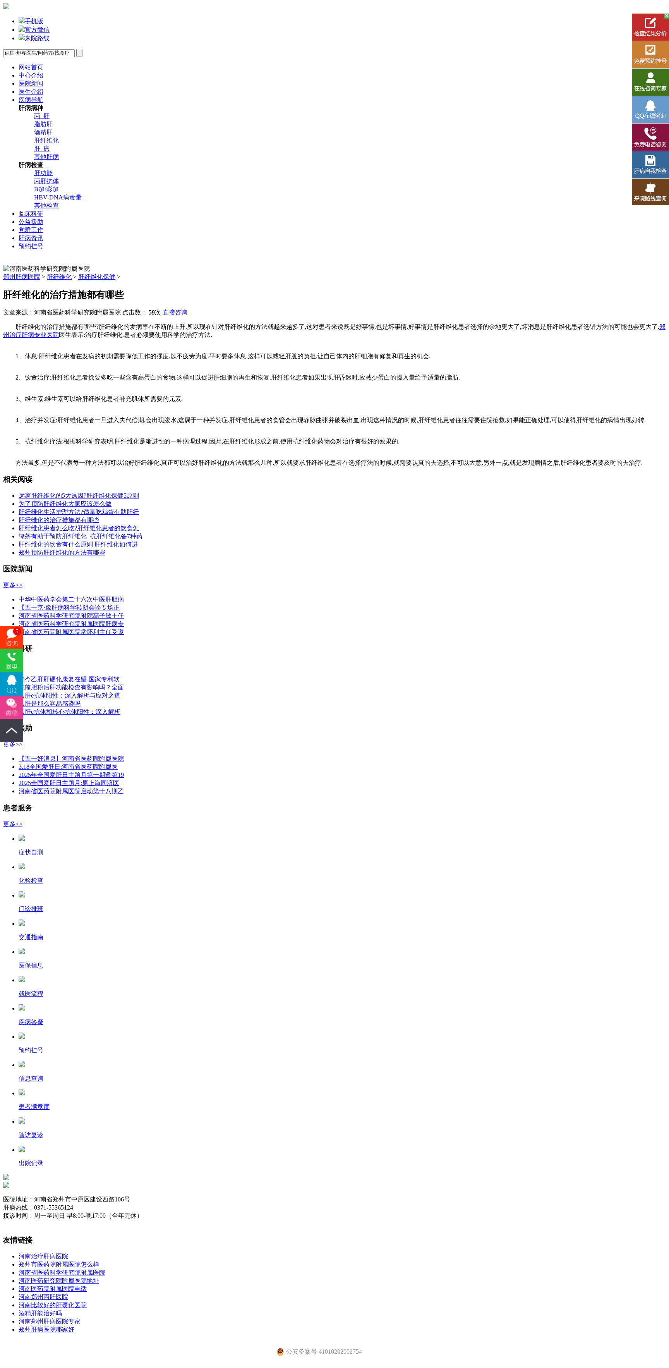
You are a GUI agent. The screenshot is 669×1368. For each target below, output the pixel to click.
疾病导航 (31, 99)
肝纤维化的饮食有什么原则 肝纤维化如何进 (78, 544)
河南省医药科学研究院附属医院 (62, 1272)
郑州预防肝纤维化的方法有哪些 (62, 552)
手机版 (34, 21)
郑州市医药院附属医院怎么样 (59, 1264)
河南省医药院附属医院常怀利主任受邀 (71, 632)
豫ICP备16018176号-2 (32, 1223)
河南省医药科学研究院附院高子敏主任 (71, 615)
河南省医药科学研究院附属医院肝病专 (71, 623)
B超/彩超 (46, 189)
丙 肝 (42, 116)
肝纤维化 (46, 140)
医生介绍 (31, 91)
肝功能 (43, 173)
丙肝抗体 (46, 181)
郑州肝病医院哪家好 (46, 1329)
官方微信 (37, 29)
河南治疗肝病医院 (43, 1256)
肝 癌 (42, 148)
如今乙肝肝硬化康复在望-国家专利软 (69, 679)
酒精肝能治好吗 (40, 1313)
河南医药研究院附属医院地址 (59, 1280)
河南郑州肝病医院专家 (50, 1321)
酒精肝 (43, 132)
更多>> (12, 585)
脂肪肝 (43, 124)
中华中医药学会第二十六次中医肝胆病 (71, 599)
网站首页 (31, 67)
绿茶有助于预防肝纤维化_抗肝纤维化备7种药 (80, 536)
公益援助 (31, 221)
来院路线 (37, 38)
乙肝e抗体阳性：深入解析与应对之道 (69, 695)
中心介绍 (31, 75)
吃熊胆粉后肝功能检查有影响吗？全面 (71, 687)
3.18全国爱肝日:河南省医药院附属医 (68, 766)
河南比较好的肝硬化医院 (53, 1305)
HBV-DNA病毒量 (58, 197)
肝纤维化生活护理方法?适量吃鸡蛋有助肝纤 (79, 512)
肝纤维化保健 (96, 276)
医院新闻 (31, 83)
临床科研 (31, 213)
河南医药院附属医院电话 (53, 1289)
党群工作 (31, 230)
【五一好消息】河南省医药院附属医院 (71, 758)
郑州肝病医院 (21, 276)
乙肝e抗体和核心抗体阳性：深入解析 (69, 711)
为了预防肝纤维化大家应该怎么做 (65, 503)
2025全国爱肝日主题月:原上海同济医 (69, 783)
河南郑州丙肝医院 (43, 1297)
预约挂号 (31, 246)
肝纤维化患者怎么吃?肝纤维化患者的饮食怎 (79, 528)
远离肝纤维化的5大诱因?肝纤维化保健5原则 (79, 495)
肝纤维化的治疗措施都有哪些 (59, 520)
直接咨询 (175, 312)
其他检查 (46, 205)
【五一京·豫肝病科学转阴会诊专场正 (69, 607)
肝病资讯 (31, 238)
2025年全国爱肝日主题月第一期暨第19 (71, 775)
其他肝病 (46, 156)
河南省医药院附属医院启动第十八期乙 (71, 791)
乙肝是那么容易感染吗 (50, 703)
